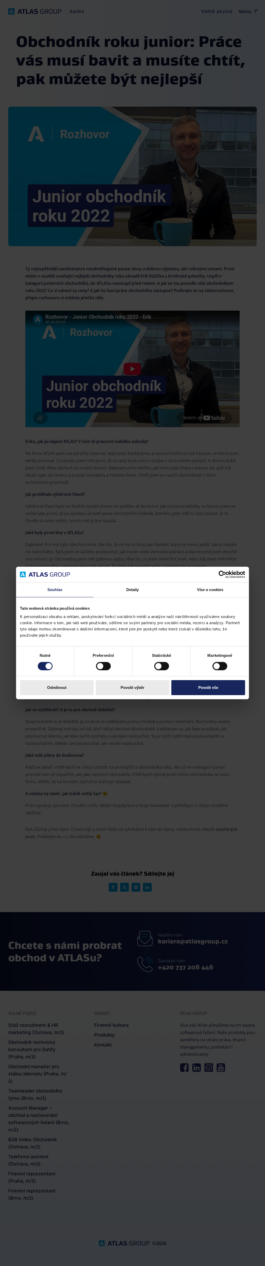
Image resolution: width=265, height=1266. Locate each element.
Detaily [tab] (132, 589)
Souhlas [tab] (54, 589)
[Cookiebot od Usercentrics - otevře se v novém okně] (222, 574)
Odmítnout (57, 687)
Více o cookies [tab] (210, 589)
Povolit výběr (132, 687)
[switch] (103, 666)
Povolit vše (208, 687)
